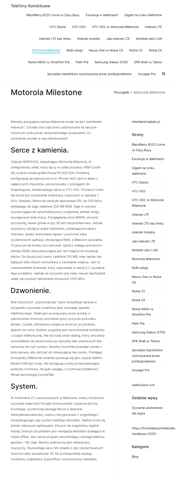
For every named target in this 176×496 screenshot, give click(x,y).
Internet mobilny (88, 38)
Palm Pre (82, 62)
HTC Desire (58, 27)
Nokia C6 (155, 50)
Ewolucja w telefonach (102, 15)
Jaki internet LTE (118, 38)
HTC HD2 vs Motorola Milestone (115, 27)
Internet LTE (153, 27)
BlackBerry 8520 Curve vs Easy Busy (53, 15)
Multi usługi (74, 50)
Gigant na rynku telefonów (143, 15)
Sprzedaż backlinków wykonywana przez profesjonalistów (89, 74)
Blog (135, 456)
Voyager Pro (147, 74)
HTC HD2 (79, 27)
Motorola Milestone (46, 50)
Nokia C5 (136, 50)
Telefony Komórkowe (30, 5)
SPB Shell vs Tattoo (148, 62)
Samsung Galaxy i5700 (111, 62)
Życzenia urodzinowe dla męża (147, 410)
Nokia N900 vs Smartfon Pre (48, 62)
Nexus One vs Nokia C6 (106, 50)
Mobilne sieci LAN (149, 38)
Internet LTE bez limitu (55, 38)
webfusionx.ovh (143, 385)
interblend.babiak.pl (146, 121)
